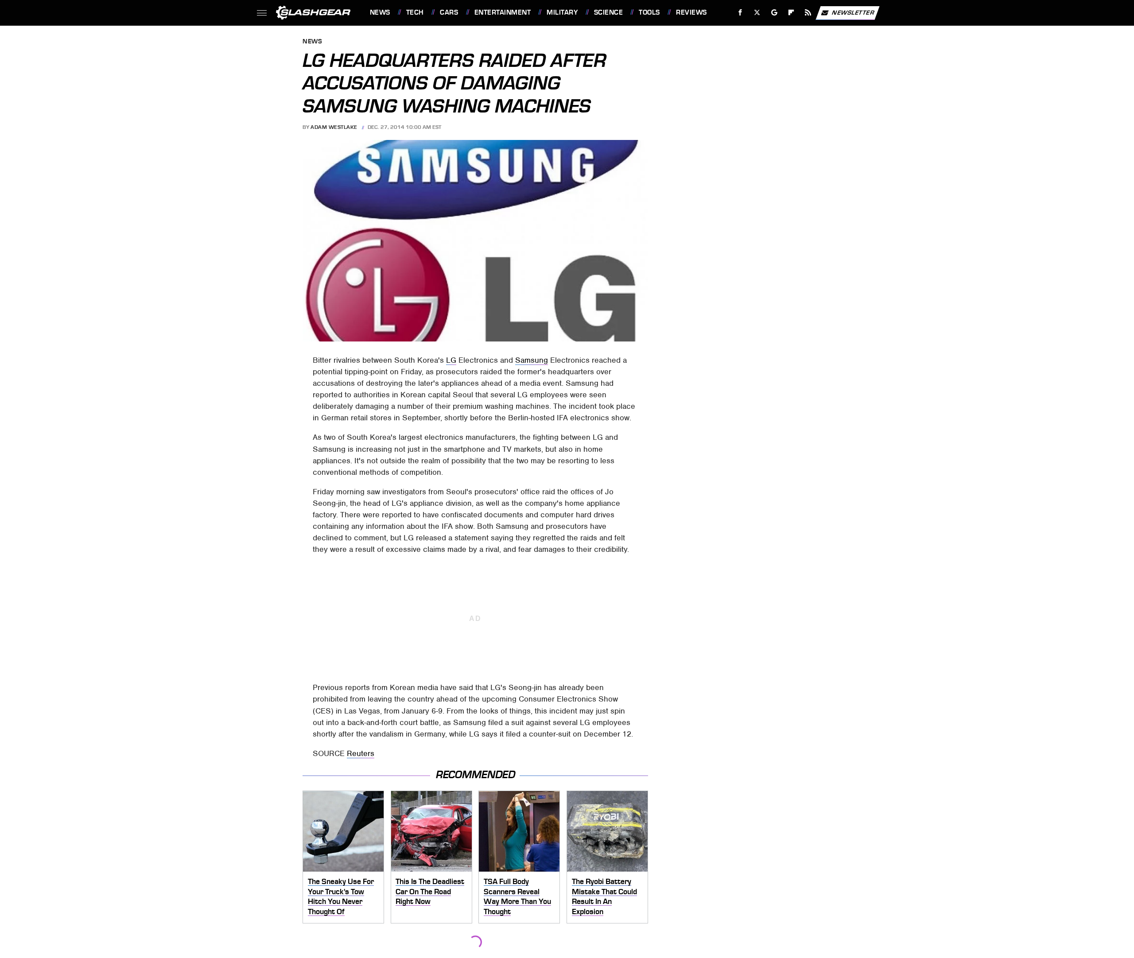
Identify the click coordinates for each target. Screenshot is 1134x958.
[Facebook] (740, 12)
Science (608, 12)
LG (451, 360)
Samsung (531, 360)
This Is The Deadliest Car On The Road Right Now (430, 891)
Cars (449, 12)
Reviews (691, 12)
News (380, 12)
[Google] (774, 12)
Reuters (360, 753)
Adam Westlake (334, 127)
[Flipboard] (791, 12)
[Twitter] (756, 12)
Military (562, 12)
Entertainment (502, 12)
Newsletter (853, 12)
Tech (415, 12)
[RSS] (807, 12)
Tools (649, 12)
